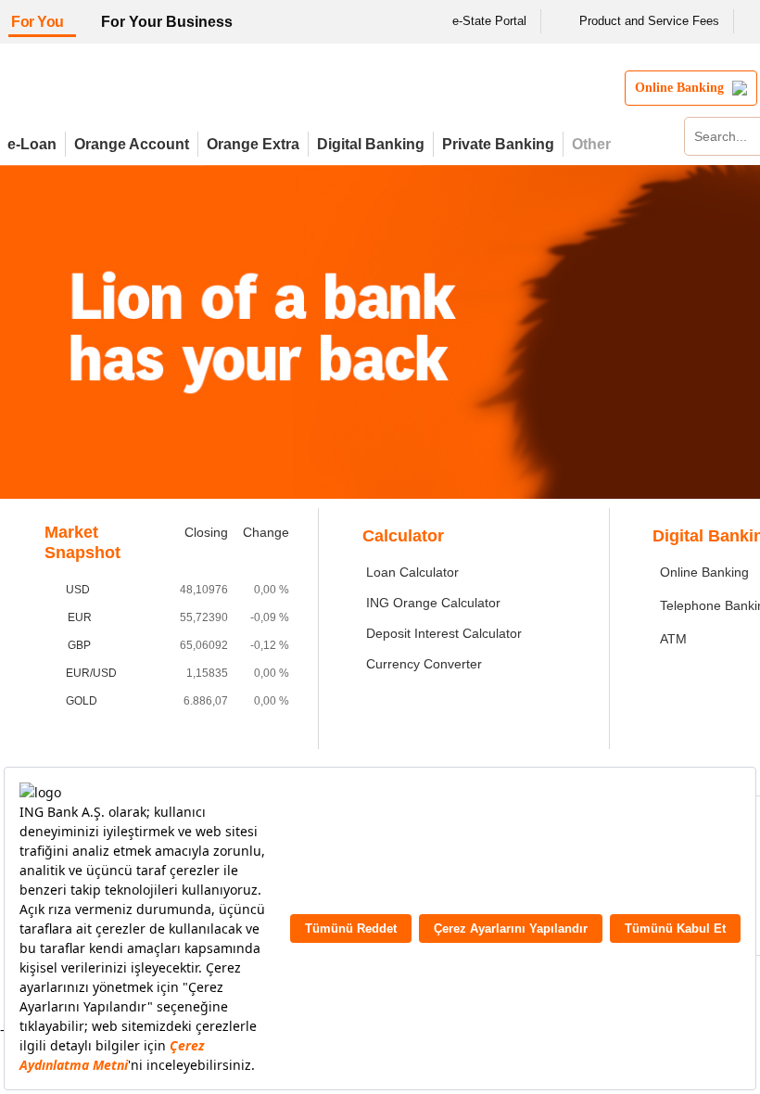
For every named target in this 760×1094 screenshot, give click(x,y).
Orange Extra (253, 144)
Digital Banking (370, 144)
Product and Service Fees (649, 21)
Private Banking (498, 144)
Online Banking (704, 572)
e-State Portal (489, 21)
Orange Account (131, 144)
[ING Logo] (160, 95)
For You (37, 22)
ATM (673, 638)
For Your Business (167, 22)
